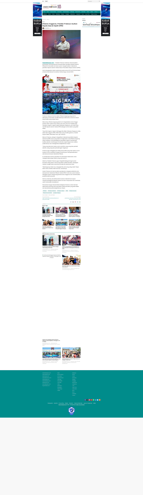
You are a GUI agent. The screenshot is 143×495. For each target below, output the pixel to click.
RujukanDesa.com (46, 385)
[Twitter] (87, 400)
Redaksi (66, 403)
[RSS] (100, 400)
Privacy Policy (61, 403)
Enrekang (74, 393)
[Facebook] (85, 400)
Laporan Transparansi (88, 403)
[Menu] (43, 1)
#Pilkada (44, 190)
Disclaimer (71, 403)
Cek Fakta (83, 11)
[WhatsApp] (93, 400)
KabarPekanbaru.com (46, 377)
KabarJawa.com (45, 376)
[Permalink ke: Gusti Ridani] (43, 28)
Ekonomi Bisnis (53, 11)
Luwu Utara (74, 388)
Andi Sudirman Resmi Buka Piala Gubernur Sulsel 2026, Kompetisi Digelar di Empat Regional (61, 227)
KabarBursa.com (45, 382)
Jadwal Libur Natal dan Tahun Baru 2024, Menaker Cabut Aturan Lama (73, 198)
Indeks (46, 1)
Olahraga (72, 11)
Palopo (73, 395)
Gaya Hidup (59, 388)
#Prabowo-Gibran (60, 190)
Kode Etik (55, 403)
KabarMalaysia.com (46, 380)
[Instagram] (89, 400)
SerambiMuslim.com (46, 384)
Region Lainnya (94, 14)
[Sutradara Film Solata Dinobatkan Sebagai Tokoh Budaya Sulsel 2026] (48, 210)
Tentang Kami (50, 403)
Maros (49, 14)
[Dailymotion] (97, 400)
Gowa (53, 14)
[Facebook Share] (71, 202)
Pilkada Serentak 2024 (47, 192)
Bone (73, 392)
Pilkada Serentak (72, 190)
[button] (99, 1)
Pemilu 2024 (77, 11)
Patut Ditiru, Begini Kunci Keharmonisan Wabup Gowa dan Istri (47, 227)
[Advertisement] (37, 53)
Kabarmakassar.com (62, 404)
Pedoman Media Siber (78, 403)
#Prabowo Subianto (52, 190)
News (48, 11)
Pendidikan (59, 387)
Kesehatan (59, 385)
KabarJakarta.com (46, 374)
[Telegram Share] (77, 202)
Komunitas (60, 11)
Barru (73, 390)
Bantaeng (58, 14)
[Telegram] (95, 400)
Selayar (62, 14)
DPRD (67, 190)
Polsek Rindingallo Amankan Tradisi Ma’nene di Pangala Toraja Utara (74, 227)
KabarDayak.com (45, 379)
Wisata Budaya (66, 11)
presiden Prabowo (56, 192)
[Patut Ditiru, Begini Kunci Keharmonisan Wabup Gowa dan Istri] (48, 222)
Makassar (45, 14)
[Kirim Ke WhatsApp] (80, 202)
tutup (41, 3)
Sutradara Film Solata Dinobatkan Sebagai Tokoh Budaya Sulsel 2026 (47, 215)
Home (44, 11)
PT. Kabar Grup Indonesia (80, 404)
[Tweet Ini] (73, 202)
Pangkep (67, 14)
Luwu (83, 14)
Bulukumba (72, 14)
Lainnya (95, 11)
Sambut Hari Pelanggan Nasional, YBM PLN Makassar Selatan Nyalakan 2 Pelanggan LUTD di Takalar (74, 215)
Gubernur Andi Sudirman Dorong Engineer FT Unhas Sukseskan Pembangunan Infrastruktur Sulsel (61, 215)
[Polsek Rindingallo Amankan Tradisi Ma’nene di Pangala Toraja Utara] (75, 222)
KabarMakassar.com (48, 62)
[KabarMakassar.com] (52, 6)
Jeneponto (78, 14)
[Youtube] (91, 400)
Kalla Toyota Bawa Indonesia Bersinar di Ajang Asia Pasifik (50, 198)
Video (88, 11)
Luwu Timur (87, 14)
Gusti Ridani (47, 27)
